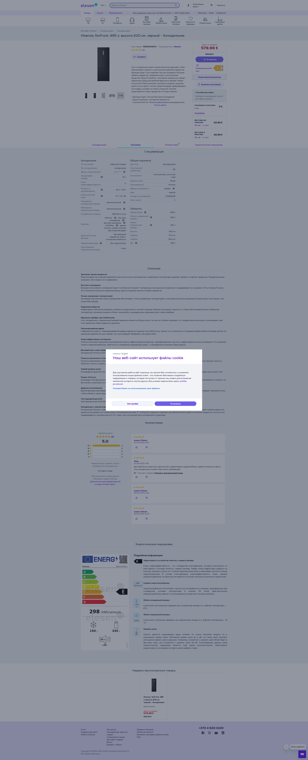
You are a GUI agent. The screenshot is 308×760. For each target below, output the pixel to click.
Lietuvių (116, 353)
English (125, 353)
